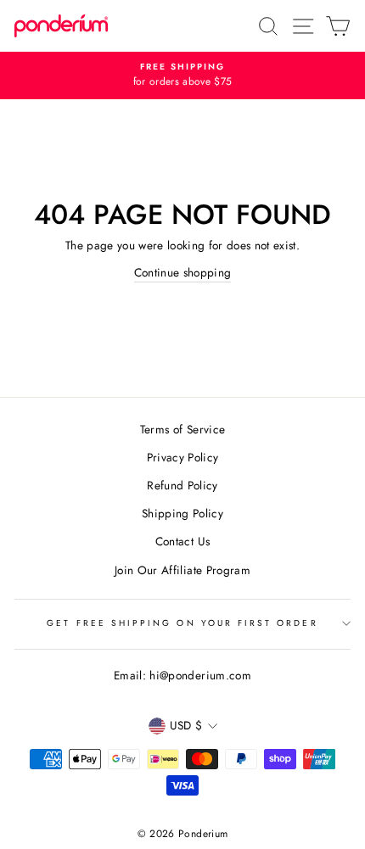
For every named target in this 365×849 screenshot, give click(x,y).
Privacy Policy (183, 457)
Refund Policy (182, 485)
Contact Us (182, 541)
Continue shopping (183, 272)
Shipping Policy (182, 513)
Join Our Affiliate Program (182, 569)
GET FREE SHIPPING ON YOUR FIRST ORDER (182, 623)
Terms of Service (182, 429)
